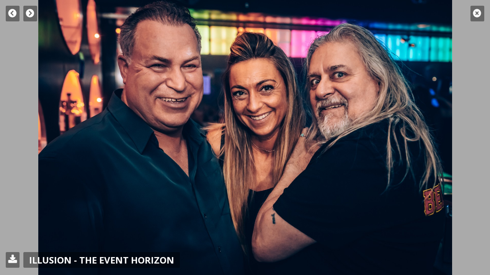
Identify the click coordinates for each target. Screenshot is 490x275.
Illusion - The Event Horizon (101, 260)
